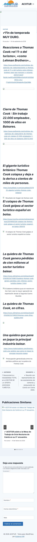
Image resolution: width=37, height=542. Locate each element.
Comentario (6, 471)
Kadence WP (20, 536)
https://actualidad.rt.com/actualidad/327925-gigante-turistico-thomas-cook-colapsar (18, 190)
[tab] (14, 449)
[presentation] (18, 417)
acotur (7, 41)
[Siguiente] (32, 427)
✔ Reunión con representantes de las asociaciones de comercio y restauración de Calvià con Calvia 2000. (28, 381)
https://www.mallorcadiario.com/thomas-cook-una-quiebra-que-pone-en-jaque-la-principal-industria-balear (18, 351)
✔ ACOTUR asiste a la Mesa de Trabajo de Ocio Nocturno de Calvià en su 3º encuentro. (17, 434)
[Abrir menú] (33, 4)
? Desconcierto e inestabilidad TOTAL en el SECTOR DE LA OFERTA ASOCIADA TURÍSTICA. (9, 379)
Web (5, 518)
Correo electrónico (11, 509)
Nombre (7, 500)
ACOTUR (5, 29)
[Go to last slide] (5, 427)
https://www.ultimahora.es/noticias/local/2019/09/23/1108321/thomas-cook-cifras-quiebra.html (18, 315)
